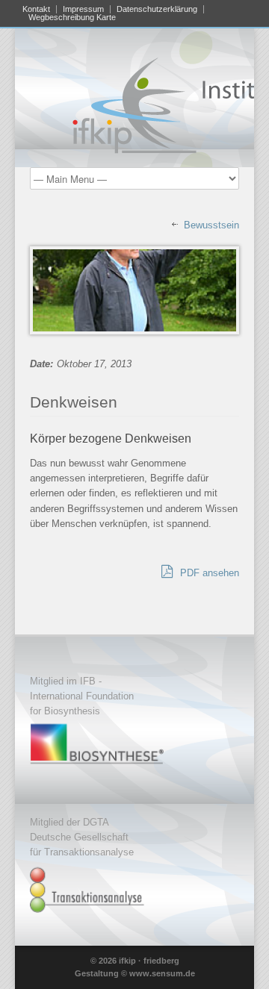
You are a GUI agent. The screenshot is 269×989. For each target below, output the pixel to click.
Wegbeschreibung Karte (72, 17)
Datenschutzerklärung (157, 9)
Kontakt (36, 9)
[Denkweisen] (134, 290)
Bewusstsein (211, 225)
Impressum (83, 9)
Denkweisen (73, 402)
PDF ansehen (208, 572)
